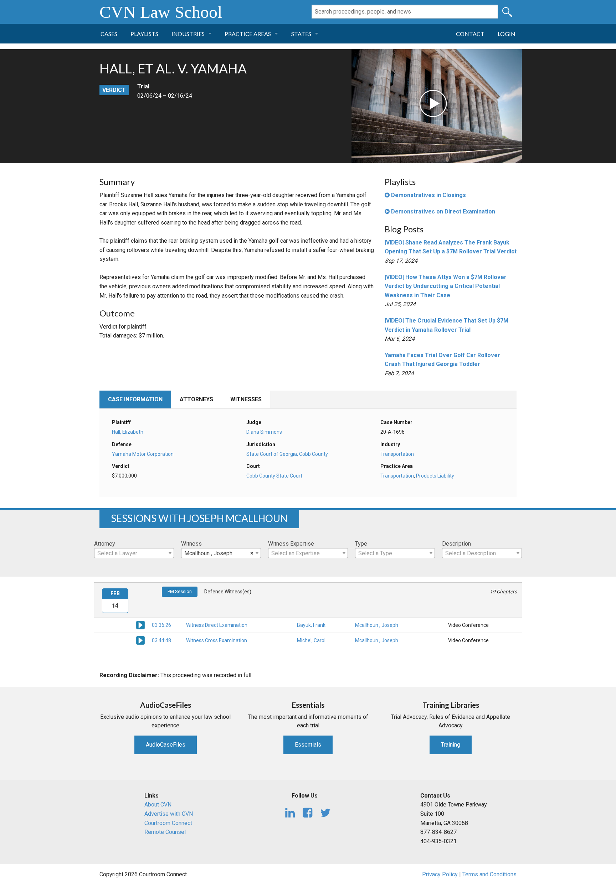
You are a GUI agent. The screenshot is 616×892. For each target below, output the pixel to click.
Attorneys (196, 399)
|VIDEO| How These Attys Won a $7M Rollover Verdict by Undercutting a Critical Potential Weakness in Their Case (446, 286)
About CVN (157, 804)
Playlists (144, 33)
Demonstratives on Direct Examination (442, 211)
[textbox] (134, 553)
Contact (470, 33)
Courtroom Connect (168, 823)
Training (450, 744)
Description (456, 543)
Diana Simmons (264, 432)
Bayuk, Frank (311, 625)
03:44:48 (161, 640)
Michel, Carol (311, 640)
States (301, 33)
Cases (109, 33)
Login (506, 33)
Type (361, 543)
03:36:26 (161, 625)
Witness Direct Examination (216, 625)
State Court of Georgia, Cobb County (287, 454)
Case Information (135, 399)
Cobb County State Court (274, 476)
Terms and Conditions (489, 874)
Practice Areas (248, 33)
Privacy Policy (440, 874)
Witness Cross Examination (216, 640)
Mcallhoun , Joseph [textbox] (218, 553)
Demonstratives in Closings (428, 195)
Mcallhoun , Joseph (376, 625)
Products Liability (435, 476)
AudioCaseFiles (165, 744)
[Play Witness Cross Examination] (140, 640)
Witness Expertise (291, 543)
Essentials (308, 744)
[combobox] (134, 553)
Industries (188, 33)
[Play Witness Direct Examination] (140, 625)
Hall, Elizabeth (127, 432)
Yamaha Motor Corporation (143, 454)
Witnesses (246, 399)
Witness (191, 543)
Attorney (104, 543)
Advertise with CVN (168, 813)
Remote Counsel (165, 832)
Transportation (397, 454)
